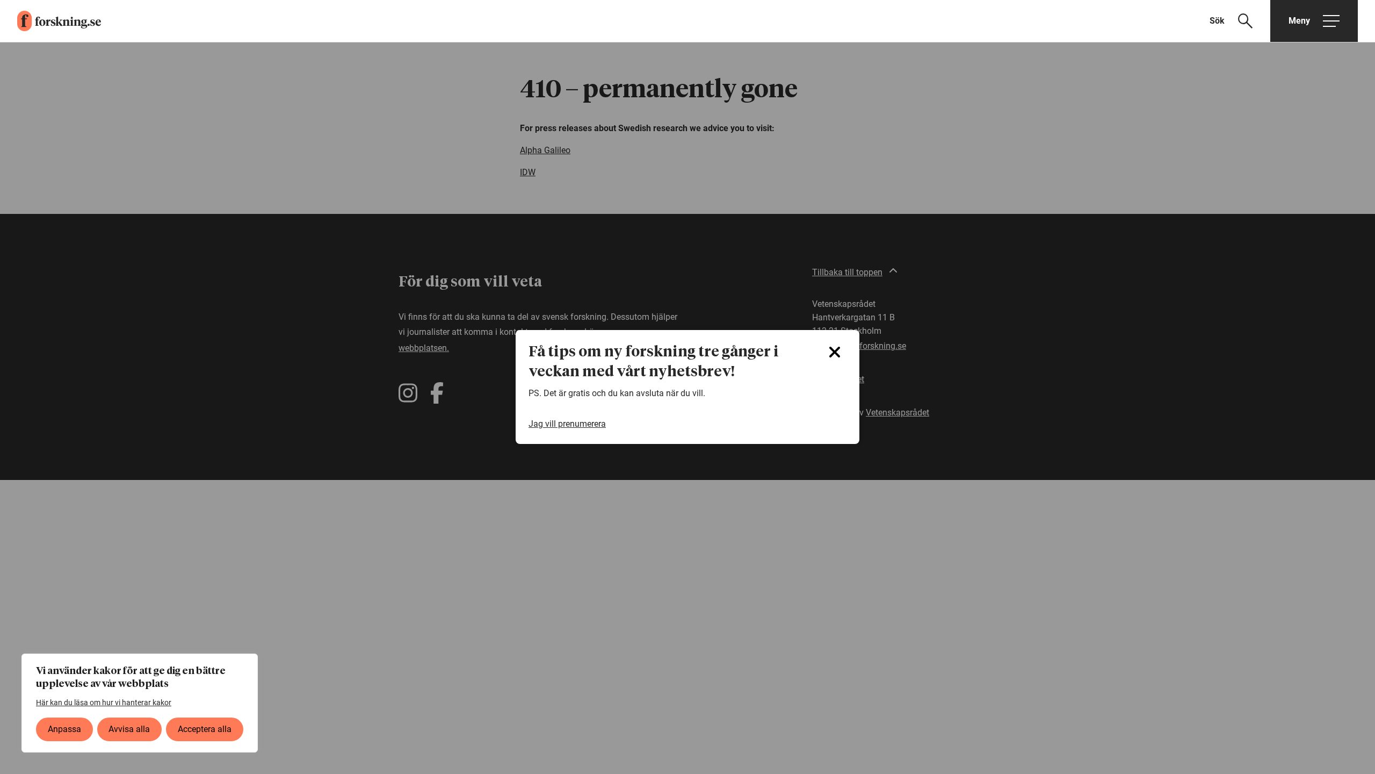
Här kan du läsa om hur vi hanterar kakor (103, 702)
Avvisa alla (129, 729)
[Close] (834, 352)
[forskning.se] (50, 21)
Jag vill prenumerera (567, 424)
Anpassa (64, 729)
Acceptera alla (204, 729)
